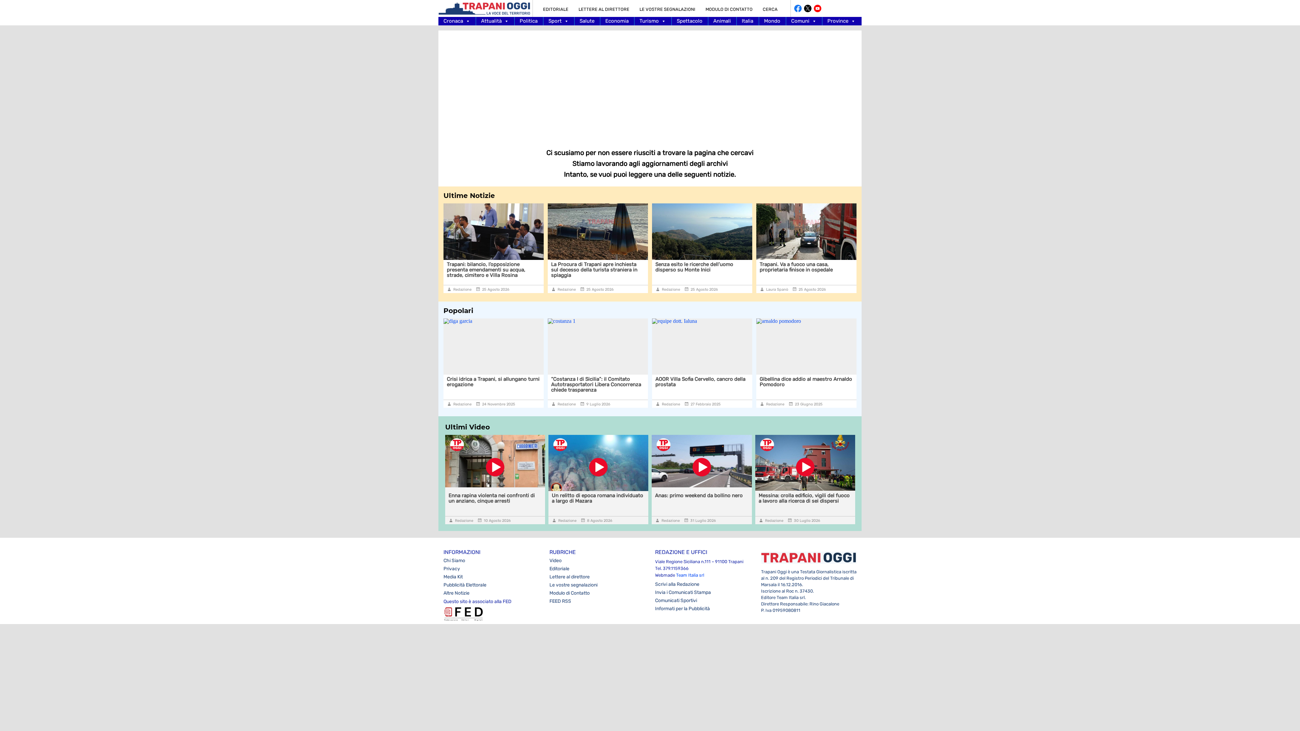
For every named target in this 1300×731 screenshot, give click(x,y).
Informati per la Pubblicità (682, 609)
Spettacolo (689, 21)
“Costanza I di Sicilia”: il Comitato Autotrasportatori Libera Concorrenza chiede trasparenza (520, 384)
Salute (587, 21)
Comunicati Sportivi (676, 600)
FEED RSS (560, 601)
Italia (747, 21)
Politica (529, 21)
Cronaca (453, 21)
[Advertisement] (650, 84)
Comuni (800, 21)
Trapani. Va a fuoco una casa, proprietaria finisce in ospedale (707, 267)
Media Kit (453, 577)
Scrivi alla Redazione (677, 584)
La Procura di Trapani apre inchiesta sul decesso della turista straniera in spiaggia (505, 269)
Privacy (451, 569)
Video (555, 560)
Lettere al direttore (604, 9)
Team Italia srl (690, 575)
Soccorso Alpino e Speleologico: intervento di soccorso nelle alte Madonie (826, 384)
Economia (617, 21)
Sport (555, 21)
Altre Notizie (456, 593)
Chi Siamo (454, 560)
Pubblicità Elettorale (464, 585)
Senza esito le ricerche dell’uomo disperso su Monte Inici (605, 267)
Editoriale (555, 9)
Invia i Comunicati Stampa (683, 592)
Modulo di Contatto (729, 9)
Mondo (772, 21)
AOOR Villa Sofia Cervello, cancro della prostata (625, 381)
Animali (722, 21)
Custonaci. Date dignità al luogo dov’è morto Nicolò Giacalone (819, 267)
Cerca (770, 9)
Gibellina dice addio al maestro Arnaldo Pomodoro (730, 381)
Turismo (649, 21)
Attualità (491, 21)
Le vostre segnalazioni (667, 9)
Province (837, 21)
